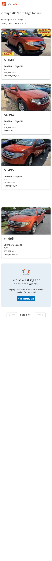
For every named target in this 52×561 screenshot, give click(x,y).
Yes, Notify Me (26, 298)
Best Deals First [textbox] (16, 23)
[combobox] (18, 23)
